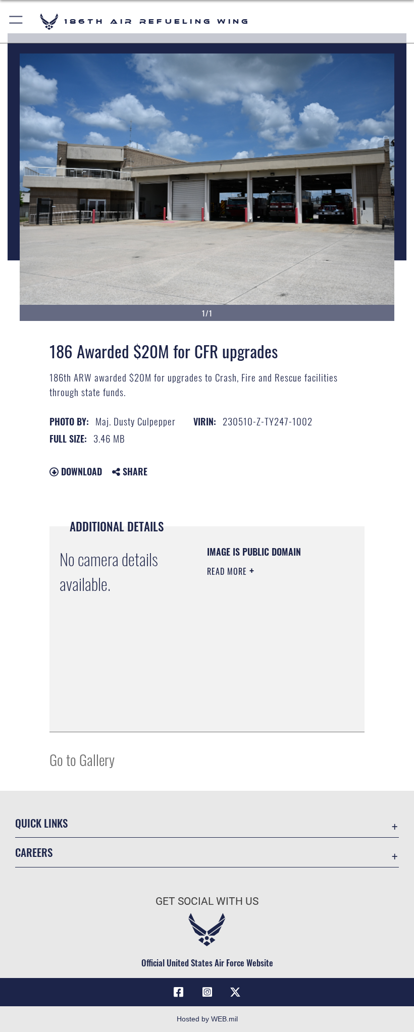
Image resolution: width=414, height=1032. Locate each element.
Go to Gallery (82, 759)
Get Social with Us (207, 901)
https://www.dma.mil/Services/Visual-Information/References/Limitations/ (268, 713)
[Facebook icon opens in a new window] (178, 992)
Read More (228, 571)
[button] (16, 21)
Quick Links (41, 823)
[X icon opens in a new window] (235, 992)
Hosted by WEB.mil (207, 1019)
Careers (34, 852)
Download (80, 471)
